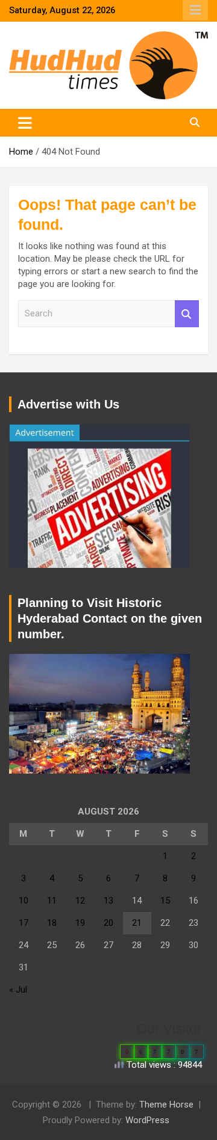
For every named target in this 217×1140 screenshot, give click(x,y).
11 (52, 900)
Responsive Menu (195, 10)
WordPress (147, 1120)
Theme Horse (166, 1104)
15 (165, 900)
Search (187, 313)
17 (23, 922)
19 (80, 922)
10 (23, 900)
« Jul (18, 989)
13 (108, 900)
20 (108, 922)
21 (137, 922)
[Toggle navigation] (25, 123)
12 (80, 900)
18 (52, 922)
